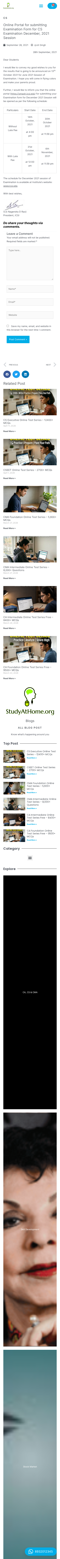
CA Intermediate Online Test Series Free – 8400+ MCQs (28, 619)
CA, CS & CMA (30, 992)
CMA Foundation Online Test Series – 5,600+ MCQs (29, 518)
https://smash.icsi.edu (23, 93)
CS (5, 17)
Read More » (9, 431)
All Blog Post (30, 727)
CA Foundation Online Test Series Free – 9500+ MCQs (27, 669)
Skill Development (30, 1229)
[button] (41, 6)
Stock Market (30, 1466)
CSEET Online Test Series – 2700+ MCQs (27, 470)
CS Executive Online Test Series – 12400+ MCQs (28, 421)
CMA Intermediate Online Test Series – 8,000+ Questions (26, 569)
